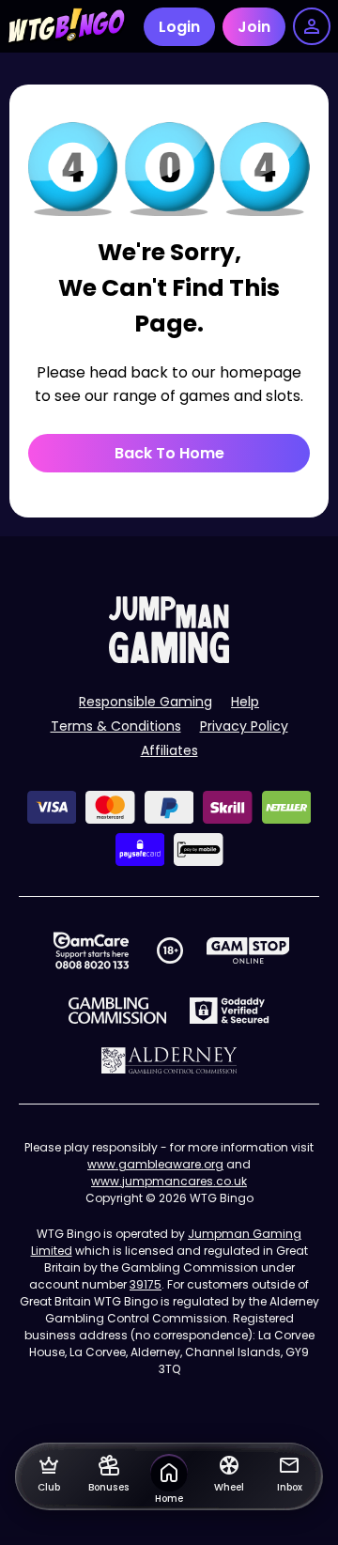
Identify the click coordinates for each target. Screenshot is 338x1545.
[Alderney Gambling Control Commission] (169, 1060)
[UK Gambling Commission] (117, 1010)
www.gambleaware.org (155, 1164)
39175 (145, 1284)
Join (254, 27)
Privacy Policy (244, 726)
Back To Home (169, 453)
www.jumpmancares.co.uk (169, 1181)
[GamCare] (91, 950)
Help (245, 701)
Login (179, 27)
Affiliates (169, 750)
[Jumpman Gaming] (169, 658)
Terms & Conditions (116, 726)
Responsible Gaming (145, 701)
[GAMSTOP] (248, 950)
